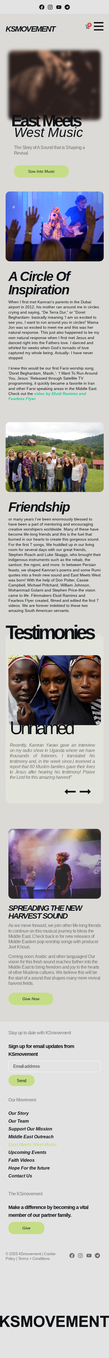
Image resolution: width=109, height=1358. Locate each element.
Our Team (18, 1121)
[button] (70, 792)
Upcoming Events (27, 1152)
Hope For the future (29, 1168)
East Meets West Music (32, 1144)
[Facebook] (41, 7)
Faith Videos (21, 1160)
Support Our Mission (30, 1129)
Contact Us (20, 1176)
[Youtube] (58, 7)
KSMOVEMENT (30, 29)
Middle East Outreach (31, 1136)
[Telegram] (67, 7)
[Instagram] (50, 7)
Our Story (18, 1113)
